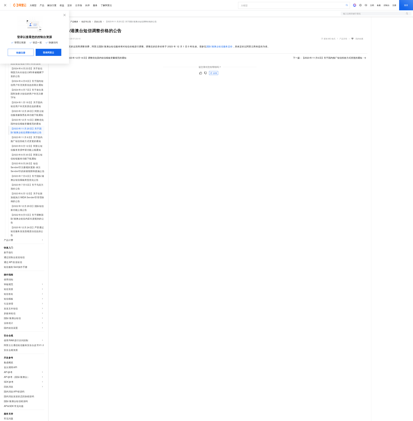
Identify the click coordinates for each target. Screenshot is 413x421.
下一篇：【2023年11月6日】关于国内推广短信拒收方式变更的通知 (327, 57)
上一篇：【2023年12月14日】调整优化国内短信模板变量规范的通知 (91, 57)
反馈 (215, 73)
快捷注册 (20, 52)
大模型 (33, 5)
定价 (69, 5)
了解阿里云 (106, 5)
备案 (379, 5)
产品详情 (343, 38)
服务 (95, 5)
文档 (372, 5)
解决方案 (51, 5)
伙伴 (87, 5)
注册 (394, 5)
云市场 (78, 5)
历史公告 (98, 21)
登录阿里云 (48, 52)
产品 (42, 5)
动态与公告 (86, 21)
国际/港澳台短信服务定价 (219, 46)
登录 (406, 5)
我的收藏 (359, 38)
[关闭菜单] (5, 5)
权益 (62, 5)
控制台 (386, 5)
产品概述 (74, 21)
